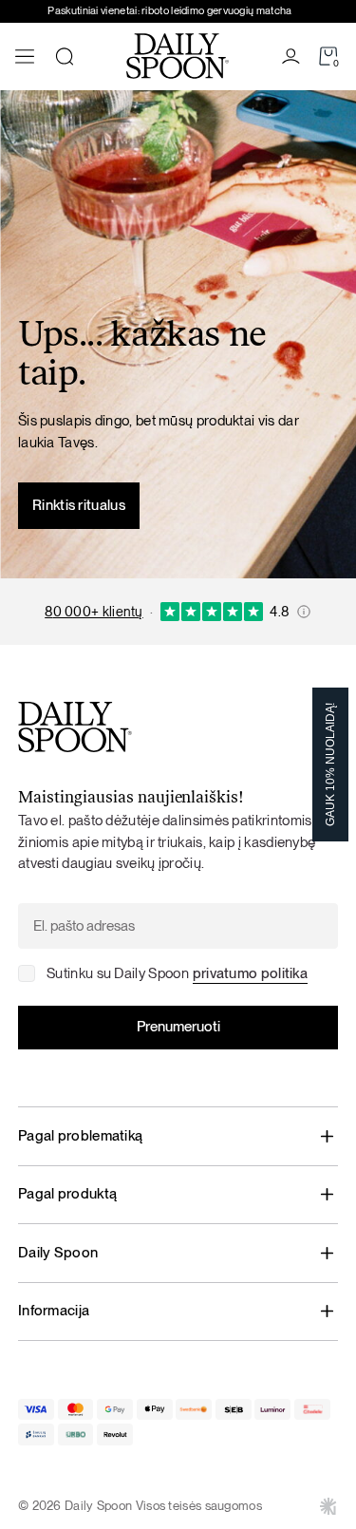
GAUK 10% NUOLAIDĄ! (330, 764)
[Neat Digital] (328, 1506)
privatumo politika (250, 973)
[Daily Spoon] (177, 56)
